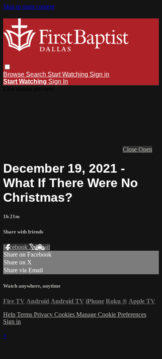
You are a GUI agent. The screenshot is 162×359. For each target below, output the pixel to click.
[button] (7, 66)
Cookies (65, 314)
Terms (25, 314)
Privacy (44, 314)
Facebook (16, 247)
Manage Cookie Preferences (111, 314)
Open (145, 149)
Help (10, 314)
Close (130, 149)
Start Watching (69, 74)
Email (42, 247)
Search (37, 74)
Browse (14, 74)
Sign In (58, 81)
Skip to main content (28, 6)
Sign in (99, 74)
